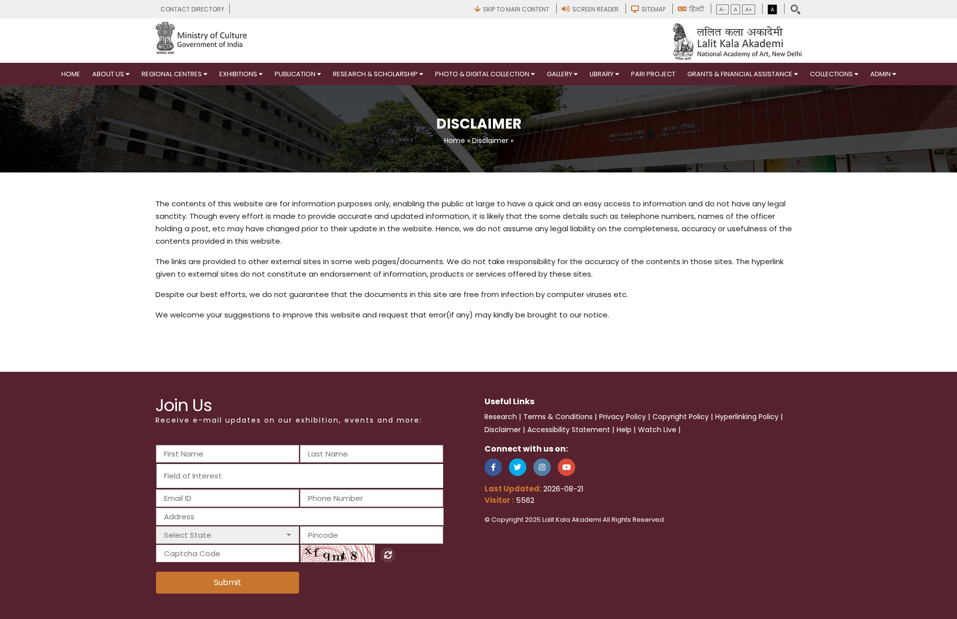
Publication (296, 74)
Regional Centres (172, 74)
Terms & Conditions (558, 417)
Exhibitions (239, 74)
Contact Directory (192, 9)
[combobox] (300, 476)
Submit (227, 582)
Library (602, 74)
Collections (832, 74)
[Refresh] (387, 555)
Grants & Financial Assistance (740, 74)
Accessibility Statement (568, 430)
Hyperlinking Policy (747, 417)
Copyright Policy (680, 417)
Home (70, 74)
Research (500, 417)
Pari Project (653, 74)
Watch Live (657, 430)
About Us (109, 74)
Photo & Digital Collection (483, 74)
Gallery (560, 74)
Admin (881, 74)
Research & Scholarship (376, 74)
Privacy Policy (622, 417)
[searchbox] (218, 475)
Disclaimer (490, 141)
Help (624, 430)
